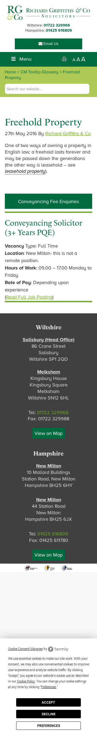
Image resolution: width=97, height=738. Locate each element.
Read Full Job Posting (29, 297)
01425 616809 (59, 30)
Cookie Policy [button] (26, 681)
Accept (48, 702)
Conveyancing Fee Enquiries (48, 201)
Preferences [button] (48, 687)
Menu (25, 59)
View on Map (48, 433)
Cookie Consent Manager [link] (25, 649)
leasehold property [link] (25, 171)
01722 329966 (57, 25)
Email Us (50, 43)
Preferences (48, 726)
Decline (49, 714)
